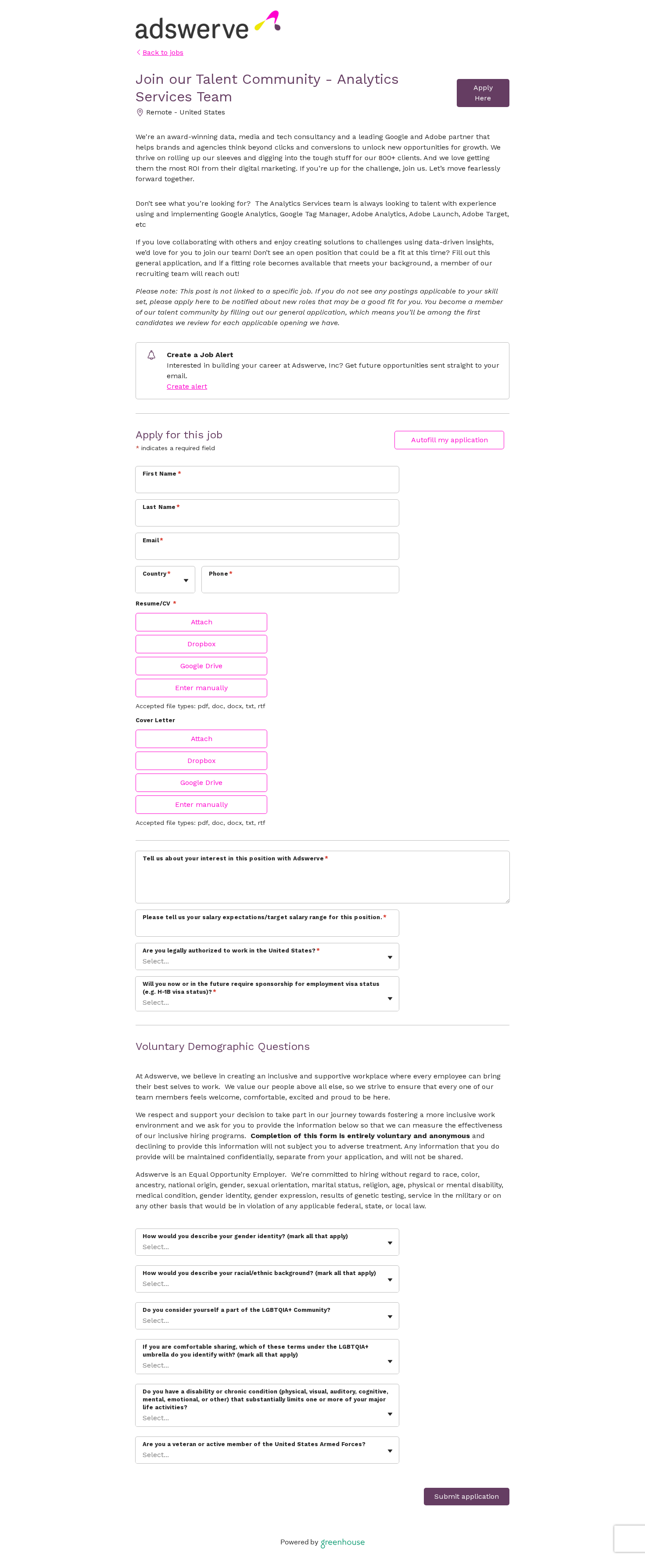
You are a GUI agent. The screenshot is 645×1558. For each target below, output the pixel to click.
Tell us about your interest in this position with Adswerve (235, 858)
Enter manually (201, 688)
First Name (162, 473)
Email (153, 540)
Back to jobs (163, 52)
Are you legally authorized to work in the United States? (231, 950)
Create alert (187, 386)
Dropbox (201, 644)
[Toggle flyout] (186, 580)
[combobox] (144, 584)
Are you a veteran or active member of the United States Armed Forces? (254, 1444)
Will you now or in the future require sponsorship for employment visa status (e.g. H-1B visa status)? (261, 988)
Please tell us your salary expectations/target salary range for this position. (265, 917)
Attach (201, 622)
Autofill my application (449, 440)
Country (157, 573)
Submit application (466, 1496)
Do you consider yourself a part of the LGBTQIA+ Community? (236, 1310)
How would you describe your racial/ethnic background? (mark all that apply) (259, 1273)
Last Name (161, 507)
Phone (221, 573)
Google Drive (201, 666)
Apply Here (483, 92)
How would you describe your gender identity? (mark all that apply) (245, 1236)
